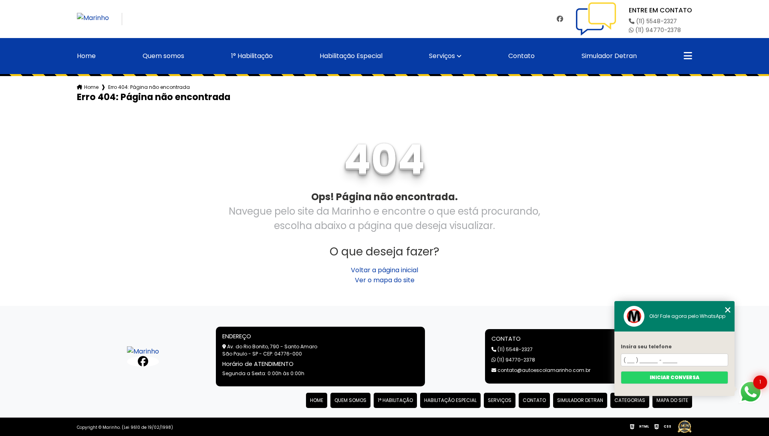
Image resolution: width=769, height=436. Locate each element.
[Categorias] (688, 56)
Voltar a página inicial (384, 270)
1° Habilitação (252, 56)
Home (86, 56)
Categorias (629, 400)
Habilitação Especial (351, 56)
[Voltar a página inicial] (99, 19)
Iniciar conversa (674, 377)
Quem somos (163, 56)
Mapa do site (672, 400)
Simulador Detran (609, 56)
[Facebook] (560, 19)
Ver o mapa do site (385, 280)
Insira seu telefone (646, 346)
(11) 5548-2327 (655, 21)
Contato (521, 56)
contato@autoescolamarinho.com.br (543, 370)
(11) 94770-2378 (657, 30)
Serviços (442, 56)
